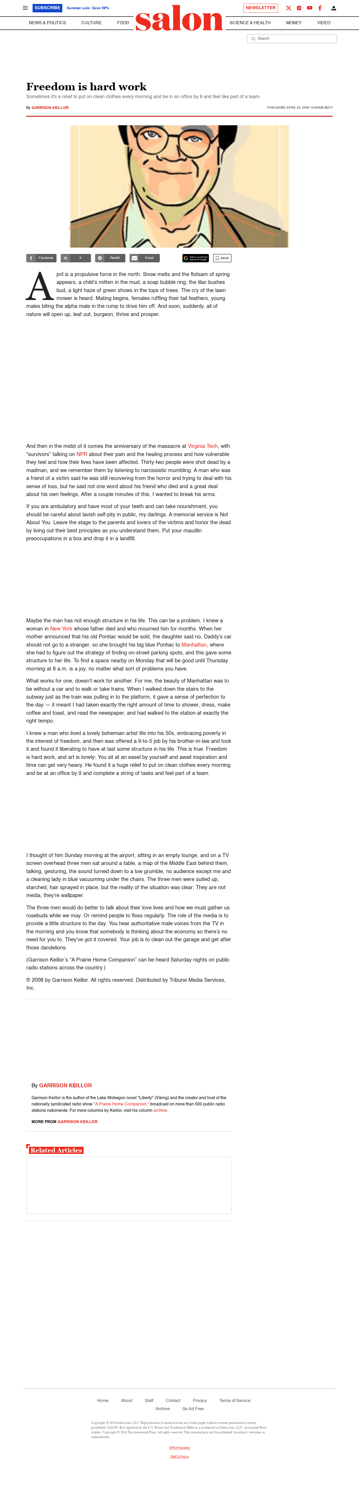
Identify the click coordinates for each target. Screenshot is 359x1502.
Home (103, 1401)
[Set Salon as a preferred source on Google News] (195, 258)
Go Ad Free (193, 1409)
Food (123, 23)
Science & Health (250, 23)
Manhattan (194, 645)
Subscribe (47, 8)
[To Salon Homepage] (179, 18)
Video (323, 23)
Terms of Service (234, 1401)
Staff (149, 1401)
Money (294, 23)
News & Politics (47, 23)
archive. (160, 1111)
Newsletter (261, 8)
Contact (173, 1401)
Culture (91, 23)
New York (61, 629)
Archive (163, 1409)
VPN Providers (179, 1448)
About (126, 1401)
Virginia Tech (203, 446)
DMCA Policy (179, 1457)
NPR (81, 454)
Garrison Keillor (50, 108)
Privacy (200, 1401)
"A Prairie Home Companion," (121, 1104)
